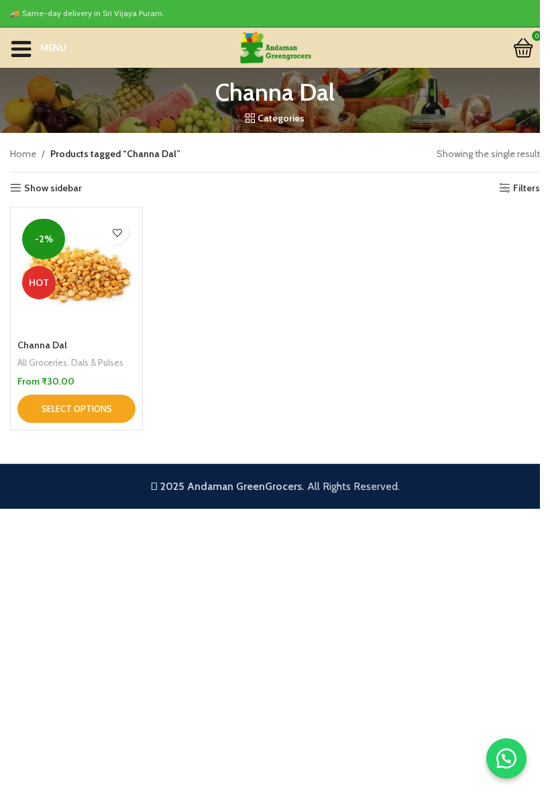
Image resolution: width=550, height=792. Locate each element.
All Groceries (42, 362)
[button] (506, 758)
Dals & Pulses (97, 362)
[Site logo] (275, 46)
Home (23, 154)
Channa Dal (42, 345)
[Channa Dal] (76, 273)
